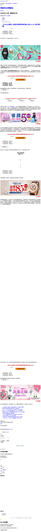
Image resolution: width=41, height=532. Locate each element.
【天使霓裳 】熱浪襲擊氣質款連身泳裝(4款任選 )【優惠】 (12, 416)
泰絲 (1, 423)
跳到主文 (2, 10)
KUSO (8, 432)
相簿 (3, 17)
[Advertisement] (20, 492)
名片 (3, 20)
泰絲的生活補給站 (6, 8)
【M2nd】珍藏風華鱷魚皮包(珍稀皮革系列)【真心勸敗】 (12, 414)
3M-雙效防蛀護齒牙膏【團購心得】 (8, 413)
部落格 (3, 18)
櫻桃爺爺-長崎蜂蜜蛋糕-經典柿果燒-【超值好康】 (11, 408)
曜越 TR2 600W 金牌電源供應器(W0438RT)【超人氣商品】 (12, 410)
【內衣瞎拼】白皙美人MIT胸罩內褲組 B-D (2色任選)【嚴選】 (13, 407)
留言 (8, 429)
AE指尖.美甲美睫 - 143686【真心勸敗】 (9, 415)
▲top (1, 433)
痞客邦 (6, 429)
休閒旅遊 (8, 15)
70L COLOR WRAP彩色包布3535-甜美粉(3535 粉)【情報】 (12, 409)
